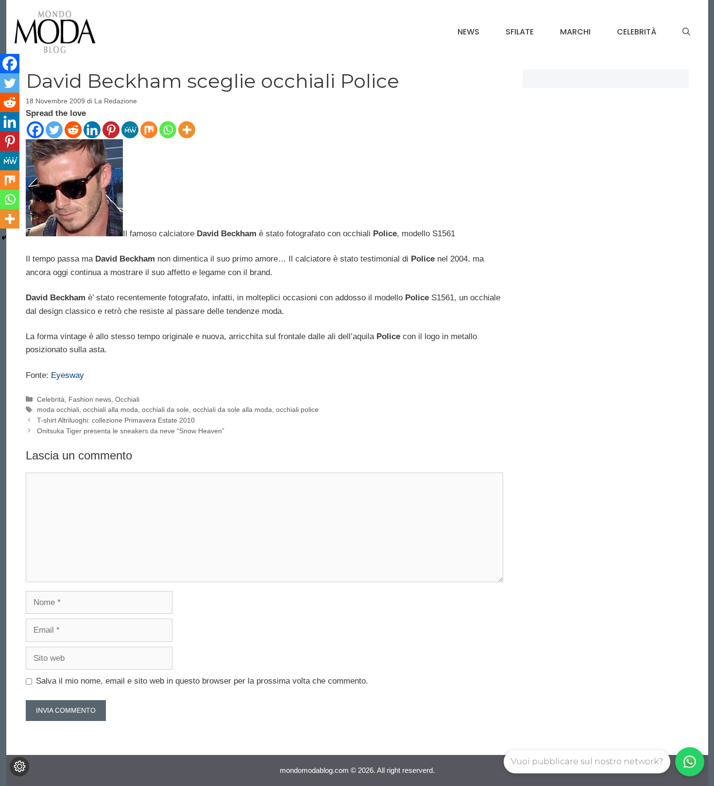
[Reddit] (73, 129)
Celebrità (636, 31)
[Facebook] (35, 129)
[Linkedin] (92, 129)
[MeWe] (129, 129)
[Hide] (4, 238)
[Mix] (148, 129)
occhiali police (297, 409)
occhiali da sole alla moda (232, 409)
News (468, 31)
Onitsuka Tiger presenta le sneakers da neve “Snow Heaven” (130, 431)
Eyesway (67, 375)
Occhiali (127, 399)
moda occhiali (58, 409)
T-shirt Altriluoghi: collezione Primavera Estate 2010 (116, 420)
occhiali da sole (165, 409)
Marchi (575, 31)
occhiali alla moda (110, 409)
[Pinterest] (110, 129)
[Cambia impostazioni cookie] (19, 766)
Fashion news (89, 399)
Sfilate (520, 31)
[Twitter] (54, 129)
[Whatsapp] (167, 129)
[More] (186, 129)
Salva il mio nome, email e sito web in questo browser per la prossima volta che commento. (202, 681)
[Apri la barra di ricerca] (686, 32)
